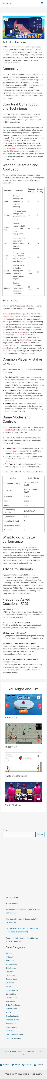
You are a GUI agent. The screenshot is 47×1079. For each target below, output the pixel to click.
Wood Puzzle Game (13, 1038)
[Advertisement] (23, 864)
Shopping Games (12, 1020)
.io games (9, 953)
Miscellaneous (11, 998)
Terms (13, 1051)
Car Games (10, 972)
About (7, 1051)
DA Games (10, 983)
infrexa (6, 3)
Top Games (10, 1031)
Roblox (8, 1012)
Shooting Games (12, 1016)
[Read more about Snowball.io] (23, 704)
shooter (34, 47)
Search (5, 830)
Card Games (10, 975)
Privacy (21, 1051)
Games (8, 986)
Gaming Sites (11, 994)
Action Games (11, 964)
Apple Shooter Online (16, 776)
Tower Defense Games (15, 1035)
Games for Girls (12, 990)
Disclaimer (30, 1051)
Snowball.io (11, 717)
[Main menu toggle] (42, 3)
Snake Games (11, 1027)
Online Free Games (13, 1005)
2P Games (10, 961)
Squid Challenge (13, 805)
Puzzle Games (11, 1009)
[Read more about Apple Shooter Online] (23, 763)
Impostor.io (11, 746)
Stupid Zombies (12, 903)
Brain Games (11, 968)
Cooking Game (11, 979)
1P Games (9, 957)
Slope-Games (11, 1023)
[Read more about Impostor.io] (23, 733)
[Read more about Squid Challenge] (23, 792)
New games (10, 1001)
